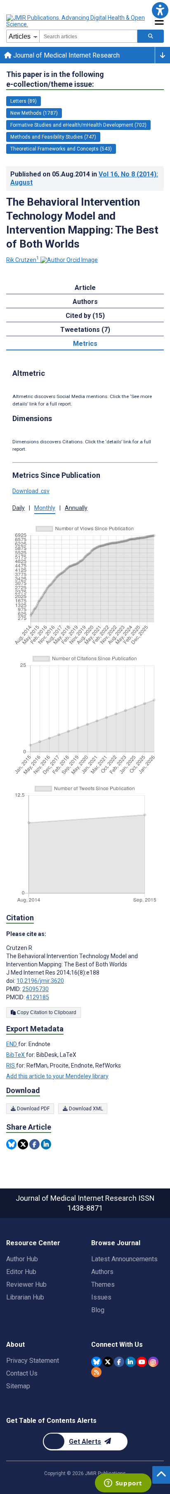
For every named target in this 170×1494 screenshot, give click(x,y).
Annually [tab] (76, 508)
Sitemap (18, 1386)
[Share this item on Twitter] (23, 1144)
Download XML (85, 1109)
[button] (160, 10)
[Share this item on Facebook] (34, 1144)
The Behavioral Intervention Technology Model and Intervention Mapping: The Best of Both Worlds (82, 223)
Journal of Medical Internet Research (66, 55)
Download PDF (33, 1109)
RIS (11, 1065)
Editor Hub (21, 1272)
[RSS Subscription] (96, 1372)
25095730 (35, 989)
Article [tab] (85, 288)
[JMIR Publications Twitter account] (108, 1362)
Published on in (84, 178)
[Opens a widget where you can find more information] (122, 1483)
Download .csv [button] (31, 491)
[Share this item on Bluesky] (11, 1144)
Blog (97, 1310)
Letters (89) (23, 101)
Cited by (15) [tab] (85, 316)
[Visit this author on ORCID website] (69, 260)
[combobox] (88, 36)
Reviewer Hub (26, 1284)
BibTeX (16, 1055)
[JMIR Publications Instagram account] (153, 1362)
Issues (101, 1297)
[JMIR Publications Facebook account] (119, 1362)
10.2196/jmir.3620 (40, 980)
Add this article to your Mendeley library (57, 1076)
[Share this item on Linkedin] (46, 1144)
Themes (103, 1284)
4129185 (37, 997)
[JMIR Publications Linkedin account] (130, 1362)
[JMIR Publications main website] (76, 21)
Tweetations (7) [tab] (85, 330)
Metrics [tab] (85, 343)
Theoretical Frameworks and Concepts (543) (61, 149)
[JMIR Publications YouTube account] (142, 1362)
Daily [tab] (18, 508)
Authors (102, 1272)
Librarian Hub (25, 1297)
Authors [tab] (85, 302)
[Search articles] (150, 36)
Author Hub (22, 1259)
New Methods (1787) (34, 113)
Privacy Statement (32, 1360)
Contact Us (22, 1373)
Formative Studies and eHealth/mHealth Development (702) (78, 125)
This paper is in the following (55, 79)
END (12, 1044)
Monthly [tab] (44, 508)
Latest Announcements (124, 1259)
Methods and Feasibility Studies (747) (53, 137)
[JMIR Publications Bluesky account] (96, 1362)
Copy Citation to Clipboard (46, 1012)
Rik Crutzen (22, 260)
